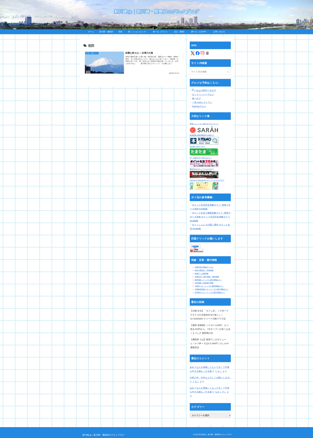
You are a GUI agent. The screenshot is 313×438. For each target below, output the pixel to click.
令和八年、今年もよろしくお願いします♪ (210, 377)
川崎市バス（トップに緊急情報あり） (209, 286)
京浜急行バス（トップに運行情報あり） (210, 292)
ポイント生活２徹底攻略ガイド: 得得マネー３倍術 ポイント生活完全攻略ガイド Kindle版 (210, 217)
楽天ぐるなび (209, 90)
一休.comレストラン (202, 102)
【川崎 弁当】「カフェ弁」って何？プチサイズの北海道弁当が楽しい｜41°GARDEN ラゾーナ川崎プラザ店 (209, 315)
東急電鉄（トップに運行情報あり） (208, 280)
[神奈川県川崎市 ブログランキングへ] (196, 250)
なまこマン (220, 392)
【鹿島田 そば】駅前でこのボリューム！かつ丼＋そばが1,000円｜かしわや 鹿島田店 (209, 343)
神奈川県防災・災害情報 (204, 270)
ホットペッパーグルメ (203, 94)
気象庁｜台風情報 (201, 274)
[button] (228, 71)
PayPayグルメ (199, 106)
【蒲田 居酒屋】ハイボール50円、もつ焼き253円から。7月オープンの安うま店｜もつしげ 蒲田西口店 (210, 329)
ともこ (218, 371)
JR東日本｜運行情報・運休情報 (207, 277)
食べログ (196, 98)
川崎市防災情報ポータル (204, 267)
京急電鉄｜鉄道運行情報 (204, 283)
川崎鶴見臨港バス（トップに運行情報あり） (212, 289)
